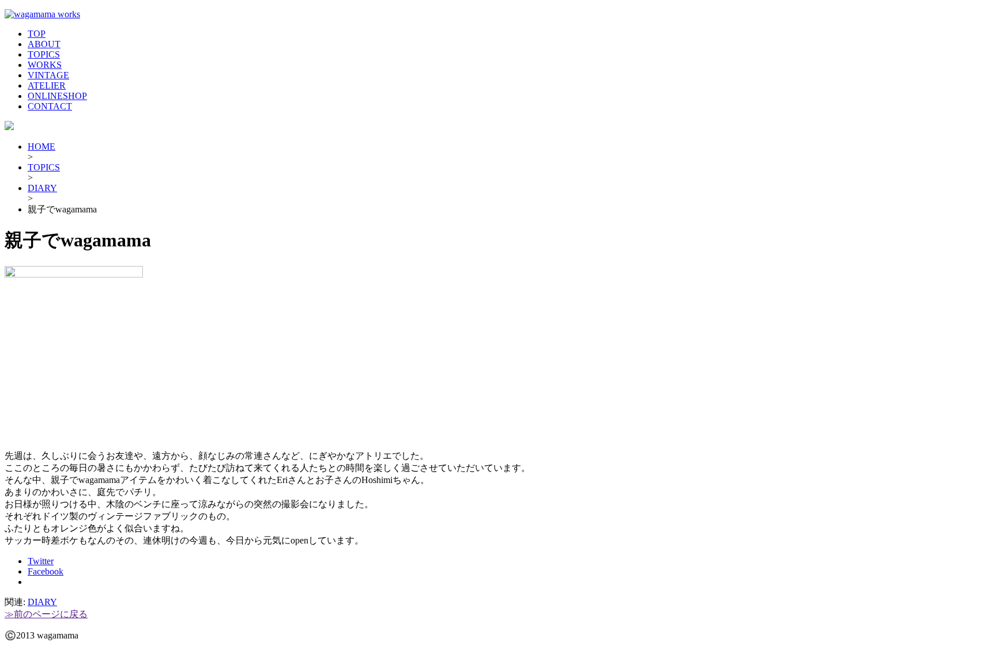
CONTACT (50, 106)
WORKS (45, 65)
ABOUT (44, 44)
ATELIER (47, 85)
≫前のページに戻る (46, 614)
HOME (41, 146)
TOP (37, 34)
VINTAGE (48, 75)
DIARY (42, 188)
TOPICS (44, 54)
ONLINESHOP (57, 96)
